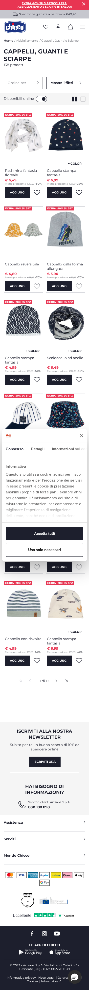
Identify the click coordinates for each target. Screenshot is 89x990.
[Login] (58, 27)
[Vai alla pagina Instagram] (44, 934)
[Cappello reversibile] (23, 232)
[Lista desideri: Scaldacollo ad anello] (79, 380)
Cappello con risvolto (23, 639)
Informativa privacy (21, 977)
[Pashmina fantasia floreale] (23, 139)
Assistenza (13, 822)
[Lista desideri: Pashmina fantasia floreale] (37, 192)
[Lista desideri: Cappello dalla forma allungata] (79, 286)
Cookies (33, 981)
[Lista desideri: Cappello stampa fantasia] (79, 192)
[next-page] (55, 681)
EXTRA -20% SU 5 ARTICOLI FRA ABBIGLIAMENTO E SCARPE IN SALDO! (45, 4)
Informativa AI (52, 981)
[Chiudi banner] (81, 435)
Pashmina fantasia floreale (21, 172)
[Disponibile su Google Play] (30, 952)
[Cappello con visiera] (23, 419)
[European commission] (54, 900)
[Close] (84, 4)
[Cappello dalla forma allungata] (65, 232)
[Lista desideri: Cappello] (37, 567)
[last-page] (65, 681)
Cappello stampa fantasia (61, 172)
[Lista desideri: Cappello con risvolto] (37, 661)
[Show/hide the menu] (82, 27)
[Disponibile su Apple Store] (59, 952)
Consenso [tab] (14, 449)
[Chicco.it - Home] (15, 27)
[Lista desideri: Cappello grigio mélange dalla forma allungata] (79, 567)
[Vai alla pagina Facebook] (32, 934)
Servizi (10, 839)
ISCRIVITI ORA (45, 762)
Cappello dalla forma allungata (65, 266)
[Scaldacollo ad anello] (65, 326)
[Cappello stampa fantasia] (65, 139)
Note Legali (46, 977)
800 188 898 (39, 807)
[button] (23, 83)
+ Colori (75, 163)
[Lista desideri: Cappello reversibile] (37, 286)
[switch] (41, 99)
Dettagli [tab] (37, 449)
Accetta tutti (44, 533)
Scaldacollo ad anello (65, 358)
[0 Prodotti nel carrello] (70, 28)
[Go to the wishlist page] (45, 27)
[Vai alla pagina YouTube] (57, 934)
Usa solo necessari (44, 550)
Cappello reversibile (22, 264)
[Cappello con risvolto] (23, 607)
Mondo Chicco (16, 855)
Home (8, 40)
